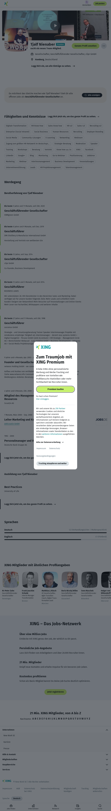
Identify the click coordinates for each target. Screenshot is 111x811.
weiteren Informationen (52, 434)
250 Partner (60, 408)
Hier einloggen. (42, 399)
